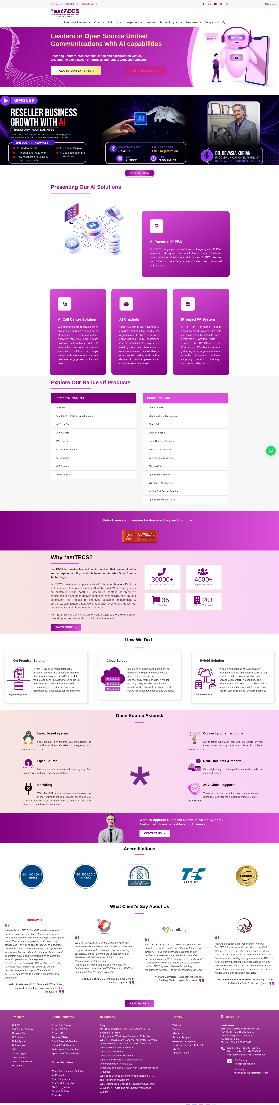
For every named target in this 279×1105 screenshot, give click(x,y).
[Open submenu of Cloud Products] (224, 398)
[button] (223, 22)
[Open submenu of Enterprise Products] (132, 398)
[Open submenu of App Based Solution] (227, 475)
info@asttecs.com (89, 4)
